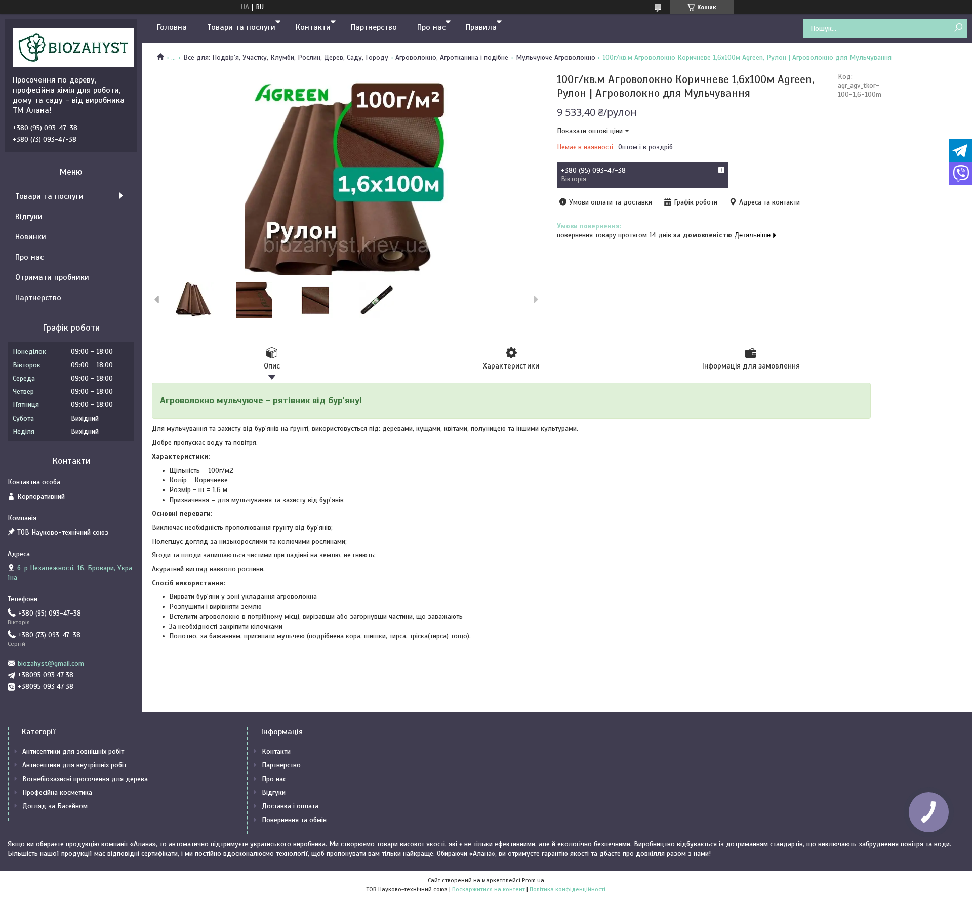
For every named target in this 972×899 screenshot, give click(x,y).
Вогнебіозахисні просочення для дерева (85, 778)
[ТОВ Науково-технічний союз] (73, 47)
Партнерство (374, 27)
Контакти (313, 27)
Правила (481, 27)
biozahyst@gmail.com (51, 663)
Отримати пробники (52, 277)
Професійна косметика (57, 792)
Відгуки (29, 217)
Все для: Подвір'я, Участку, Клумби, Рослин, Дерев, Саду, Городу (285, 57)
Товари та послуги (241, 27)
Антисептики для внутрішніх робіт (74, 765)
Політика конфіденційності (567, 889)
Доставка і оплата (290, 806)
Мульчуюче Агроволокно (555, 57)
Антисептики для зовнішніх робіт (73, 751)
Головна (172, 27)
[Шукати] (958, 28)
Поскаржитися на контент (488, 889)
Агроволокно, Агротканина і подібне (451, 57)
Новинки (30, 237)
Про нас (431, 27)
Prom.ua (533, 880)
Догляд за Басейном (55, 806)
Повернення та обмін (294, 819)
